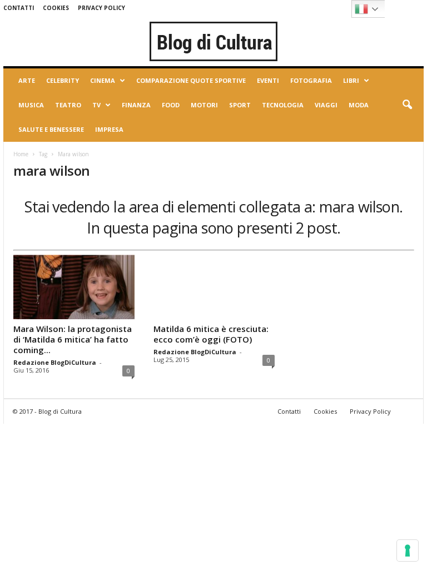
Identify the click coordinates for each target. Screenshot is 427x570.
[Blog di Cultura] (213, 41)
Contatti (18, 8)
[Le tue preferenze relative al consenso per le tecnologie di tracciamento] (407, 550)
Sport (240, 105)
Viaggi (326, 105)
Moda (359, 105)
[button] (407, 105)
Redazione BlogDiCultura (54, 362)
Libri (351, 80)
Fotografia (311, 80)
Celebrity (62, 80)
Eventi (268, 80)
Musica (31, 105)
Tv (96, 105)
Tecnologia (283, 105)
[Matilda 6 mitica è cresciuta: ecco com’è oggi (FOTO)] (214, 287)
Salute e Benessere (51, 129)
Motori (204, 105)
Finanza (136, 105)
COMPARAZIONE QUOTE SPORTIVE (191, 80)
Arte (26, 80)
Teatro (68, 105)
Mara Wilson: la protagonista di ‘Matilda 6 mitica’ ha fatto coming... (72, 339)
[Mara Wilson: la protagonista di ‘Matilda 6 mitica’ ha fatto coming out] (74, 287)
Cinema (102, 80)
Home (20, 154)
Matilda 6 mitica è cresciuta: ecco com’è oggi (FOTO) (211, 334)
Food (171, 105)
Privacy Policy (101, 8)
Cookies (56, 8)
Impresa (109, 129)
